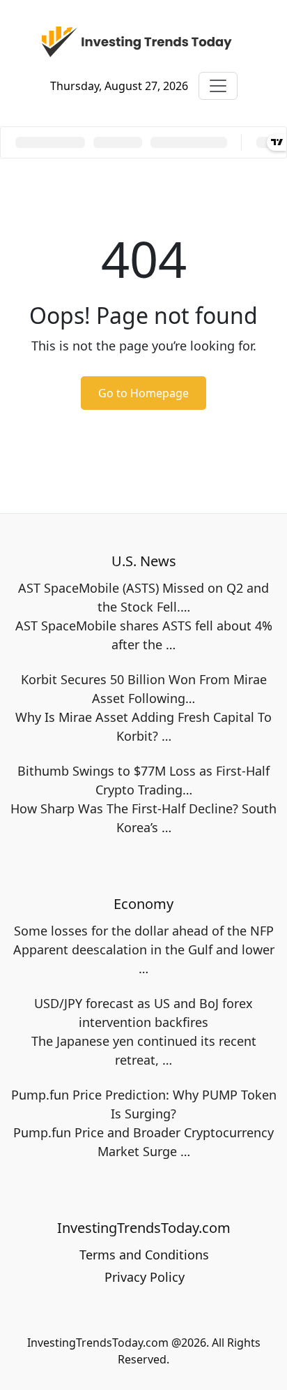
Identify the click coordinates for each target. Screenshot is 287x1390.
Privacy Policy (144, 1277)
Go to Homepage (143, 393)
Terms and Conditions (144, 1254)
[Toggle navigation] (218, 86)
